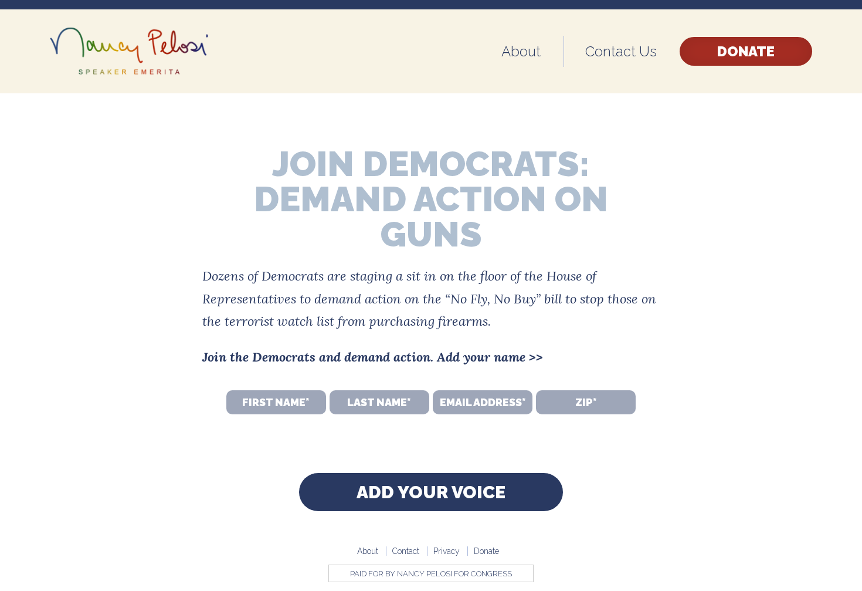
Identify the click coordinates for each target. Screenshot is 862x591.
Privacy (446, 551)
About (521, 51)
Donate (746, 51)
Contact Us (621, 51)
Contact (405, 551)
